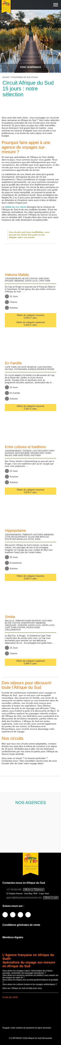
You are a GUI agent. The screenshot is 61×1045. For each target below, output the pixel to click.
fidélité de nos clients (15, 207)
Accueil (5, 77)
